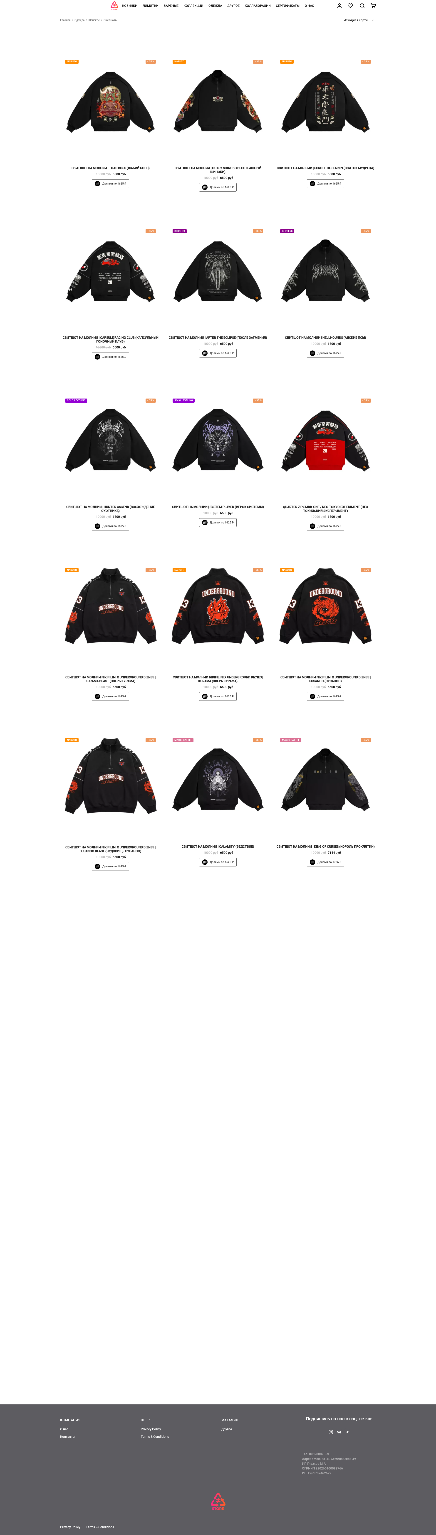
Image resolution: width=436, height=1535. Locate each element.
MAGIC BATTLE (183, 740)
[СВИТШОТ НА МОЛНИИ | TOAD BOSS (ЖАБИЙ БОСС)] (110, 96)
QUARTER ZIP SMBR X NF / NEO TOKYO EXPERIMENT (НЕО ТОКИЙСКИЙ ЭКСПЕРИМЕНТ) (325, 509)
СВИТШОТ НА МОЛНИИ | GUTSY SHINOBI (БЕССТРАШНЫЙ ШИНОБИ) (218, 170)
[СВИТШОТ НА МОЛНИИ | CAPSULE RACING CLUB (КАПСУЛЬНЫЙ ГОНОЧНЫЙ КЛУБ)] (110, 266)
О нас (309, 5)
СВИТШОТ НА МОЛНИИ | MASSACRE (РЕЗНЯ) (110, 1182)
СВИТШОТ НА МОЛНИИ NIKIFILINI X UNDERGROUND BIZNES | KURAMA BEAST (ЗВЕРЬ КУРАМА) (110, 679)
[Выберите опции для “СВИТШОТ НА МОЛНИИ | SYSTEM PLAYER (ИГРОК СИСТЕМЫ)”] (225, 491)
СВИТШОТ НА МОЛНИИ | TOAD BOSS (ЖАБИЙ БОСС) (111, 168)
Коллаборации (258, 5)
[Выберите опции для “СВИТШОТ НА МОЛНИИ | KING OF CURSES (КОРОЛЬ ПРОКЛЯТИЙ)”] (333, 831)
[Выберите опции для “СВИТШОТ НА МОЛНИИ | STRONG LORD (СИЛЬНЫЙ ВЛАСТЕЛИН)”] (333, 1167)
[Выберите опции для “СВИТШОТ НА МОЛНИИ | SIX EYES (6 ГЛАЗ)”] (333, 1001)
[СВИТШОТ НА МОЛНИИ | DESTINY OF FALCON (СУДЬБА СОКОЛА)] (218, 1110)
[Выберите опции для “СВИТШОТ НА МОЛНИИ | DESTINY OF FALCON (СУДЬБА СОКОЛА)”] (225, 1167)
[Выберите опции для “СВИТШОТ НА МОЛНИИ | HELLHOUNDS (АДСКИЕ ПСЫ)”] (333, 322)
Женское (94, 20)
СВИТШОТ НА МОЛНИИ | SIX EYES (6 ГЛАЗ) (325, 1017)
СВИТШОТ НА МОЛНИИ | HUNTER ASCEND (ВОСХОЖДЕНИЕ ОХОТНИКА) (110, 509)
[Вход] (339, 5)
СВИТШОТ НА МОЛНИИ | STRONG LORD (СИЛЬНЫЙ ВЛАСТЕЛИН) (325, 1182)
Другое (233, 5)
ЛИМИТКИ (151, 5)
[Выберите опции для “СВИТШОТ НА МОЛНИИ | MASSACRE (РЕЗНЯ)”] (118, 1167)
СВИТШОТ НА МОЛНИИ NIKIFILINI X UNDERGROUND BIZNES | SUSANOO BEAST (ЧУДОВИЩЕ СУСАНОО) (110, 849)
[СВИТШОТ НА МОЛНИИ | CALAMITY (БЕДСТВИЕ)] (218, 775)
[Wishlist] (351, 5)
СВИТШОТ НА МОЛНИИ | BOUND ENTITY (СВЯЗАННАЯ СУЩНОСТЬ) (218, 1017)
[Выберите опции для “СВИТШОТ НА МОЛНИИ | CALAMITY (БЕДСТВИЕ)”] (225, 831)
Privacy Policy (151, 1429)
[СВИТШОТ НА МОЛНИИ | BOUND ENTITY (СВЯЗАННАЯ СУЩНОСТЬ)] (218, 945)
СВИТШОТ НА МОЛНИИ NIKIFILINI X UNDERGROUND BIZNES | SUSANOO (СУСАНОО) (325, 679)
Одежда (215, 5)
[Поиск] (362, 5)
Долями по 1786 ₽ (329, 862)
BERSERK (179, 231)
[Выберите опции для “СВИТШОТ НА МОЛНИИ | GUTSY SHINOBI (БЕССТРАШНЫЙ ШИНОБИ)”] (225, 152)
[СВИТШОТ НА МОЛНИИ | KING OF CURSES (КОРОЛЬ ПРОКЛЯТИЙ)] (325, 775)
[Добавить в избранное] (103, 152)
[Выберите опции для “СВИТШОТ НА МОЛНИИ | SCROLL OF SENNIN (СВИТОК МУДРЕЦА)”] (333, 152)
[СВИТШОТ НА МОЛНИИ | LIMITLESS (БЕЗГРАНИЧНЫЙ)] (110, 945)
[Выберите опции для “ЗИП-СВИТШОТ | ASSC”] (225, 1332)
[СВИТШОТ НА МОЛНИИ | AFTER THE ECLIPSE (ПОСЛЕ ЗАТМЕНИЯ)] (218, 266)
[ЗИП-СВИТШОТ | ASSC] (218, 1276)
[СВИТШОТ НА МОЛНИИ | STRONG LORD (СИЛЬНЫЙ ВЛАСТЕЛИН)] (325, 1110)
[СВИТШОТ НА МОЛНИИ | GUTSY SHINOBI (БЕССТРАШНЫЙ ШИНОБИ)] (218, 96)
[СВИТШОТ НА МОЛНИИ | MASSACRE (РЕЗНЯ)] (110, 1110)
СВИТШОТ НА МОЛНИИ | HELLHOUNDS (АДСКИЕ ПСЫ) (325, 337)
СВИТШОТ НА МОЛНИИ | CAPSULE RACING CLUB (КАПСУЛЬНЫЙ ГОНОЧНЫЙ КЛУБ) (111, 339)
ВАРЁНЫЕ (171, 5)
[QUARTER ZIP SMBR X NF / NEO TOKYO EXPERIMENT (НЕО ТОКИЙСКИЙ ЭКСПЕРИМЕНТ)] (325, 435)
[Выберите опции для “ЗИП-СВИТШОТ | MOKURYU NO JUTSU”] (333, 1332)
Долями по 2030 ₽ (114, 1363)
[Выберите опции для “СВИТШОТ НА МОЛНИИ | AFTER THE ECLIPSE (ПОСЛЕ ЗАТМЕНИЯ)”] (225, 322)
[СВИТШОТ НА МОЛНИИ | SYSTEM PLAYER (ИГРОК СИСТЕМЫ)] (218, 435)
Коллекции (193, 5)
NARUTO (72, 61)
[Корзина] (373, 5)
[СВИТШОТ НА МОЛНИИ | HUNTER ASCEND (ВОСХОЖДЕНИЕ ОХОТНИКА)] (110, 435)
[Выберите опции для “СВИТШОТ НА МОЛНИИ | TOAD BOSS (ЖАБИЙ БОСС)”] (118, 152)
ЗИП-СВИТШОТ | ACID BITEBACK (111, 1348)
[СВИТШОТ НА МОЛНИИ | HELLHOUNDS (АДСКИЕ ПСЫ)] (325, 266)
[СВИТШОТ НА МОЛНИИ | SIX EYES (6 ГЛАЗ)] (325, 945)
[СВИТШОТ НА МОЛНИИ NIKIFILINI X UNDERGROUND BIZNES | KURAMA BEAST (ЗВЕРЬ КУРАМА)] (110, 605)
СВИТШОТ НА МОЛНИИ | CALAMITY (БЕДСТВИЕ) (218, 846)
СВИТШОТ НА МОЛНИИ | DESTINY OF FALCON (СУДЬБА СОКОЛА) (218, 1182)
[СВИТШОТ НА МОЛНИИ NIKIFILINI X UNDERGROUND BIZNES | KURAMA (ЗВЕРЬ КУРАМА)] (218, 605)
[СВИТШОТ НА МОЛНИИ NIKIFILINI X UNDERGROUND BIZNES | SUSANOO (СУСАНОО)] (325, 605)
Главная (65, 20)
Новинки (129, 5)
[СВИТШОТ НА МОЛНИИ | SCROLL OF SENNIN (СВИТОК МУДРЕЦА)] (325, 96)
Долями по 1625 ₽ (114, 183)
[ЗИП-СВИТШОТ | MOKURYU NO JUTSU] (325, 1276)
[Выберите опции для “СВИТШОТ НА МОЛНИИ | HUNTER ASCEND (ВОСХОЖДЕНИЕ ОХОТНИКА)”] (118, 491)
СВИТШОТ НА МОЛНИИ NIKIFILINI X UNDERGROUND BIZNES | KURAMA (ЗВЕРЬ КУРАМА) (218, 679)
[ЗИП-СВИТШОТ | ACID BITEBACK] (110, 1276)
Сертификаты (288, 5)
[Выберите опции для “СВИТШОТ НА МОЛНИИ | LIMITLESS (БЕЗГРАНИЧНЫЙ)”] (118, 1001)
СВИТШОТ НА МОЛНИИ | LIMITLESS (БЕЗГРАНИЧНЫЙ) (110, 1017)
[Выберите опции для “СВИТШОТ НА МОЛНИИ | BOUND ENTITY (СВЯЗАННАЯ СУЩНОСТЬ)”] (225, 1001)
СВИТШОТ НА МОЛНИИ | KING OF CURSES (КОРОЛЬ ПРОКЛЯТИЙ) (325, 846)
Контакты (67, 1436)
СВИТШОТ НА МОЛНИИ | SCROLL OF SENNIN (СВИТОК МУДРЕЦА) (325, 168)
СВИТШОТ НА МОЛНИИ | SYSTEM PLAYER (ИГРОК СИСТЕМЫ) (218, 507)
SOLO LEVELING (76, 400)
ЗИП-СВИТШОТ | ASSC (218, 1348)
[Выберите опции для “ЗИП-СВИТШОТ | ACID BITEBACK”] (118, 1332)
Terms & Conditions (155, 1436)
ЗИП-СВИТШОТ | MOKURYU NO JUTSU (325, 1348)
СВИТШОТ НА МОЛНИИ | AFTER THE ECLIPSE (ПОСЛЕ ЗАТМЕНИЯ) (218, 337)
